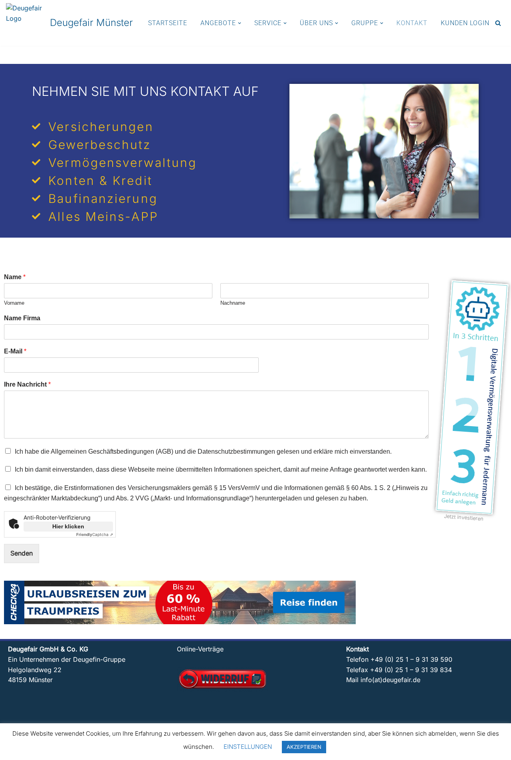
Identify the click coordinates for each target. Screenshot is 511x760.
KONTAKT (412, 23)
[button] (239, 23)
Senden (21, 553)
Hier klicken (68, 526)
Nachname (232, 303)
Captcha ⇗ (94, 534)
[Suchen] (498, 23)
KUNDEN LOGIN (465, 23)
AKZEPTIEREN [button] (304, 747)
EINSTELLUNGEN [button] (248, 746)
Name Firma (22, 318)
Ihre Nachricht (27, 384)
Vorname (14, 303)
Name (15, 277)
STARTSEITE (167, 23)
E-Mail (15, 351)
